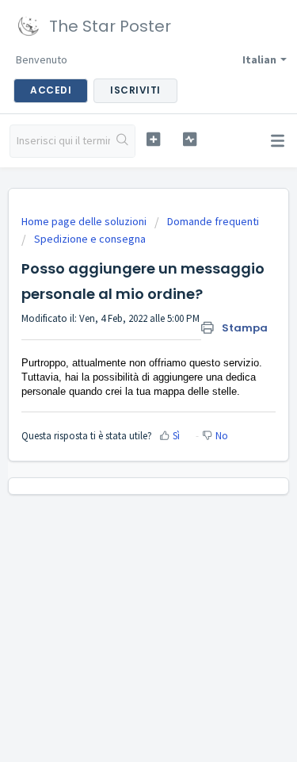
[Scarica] (119, 368)
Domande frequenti (213, 221)
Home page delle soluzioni (85, 221)
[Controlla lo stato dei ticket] (189, 139)
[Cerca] (122, 141)
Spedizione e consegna (90, 239)
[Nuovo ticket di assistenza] (153, 139)
